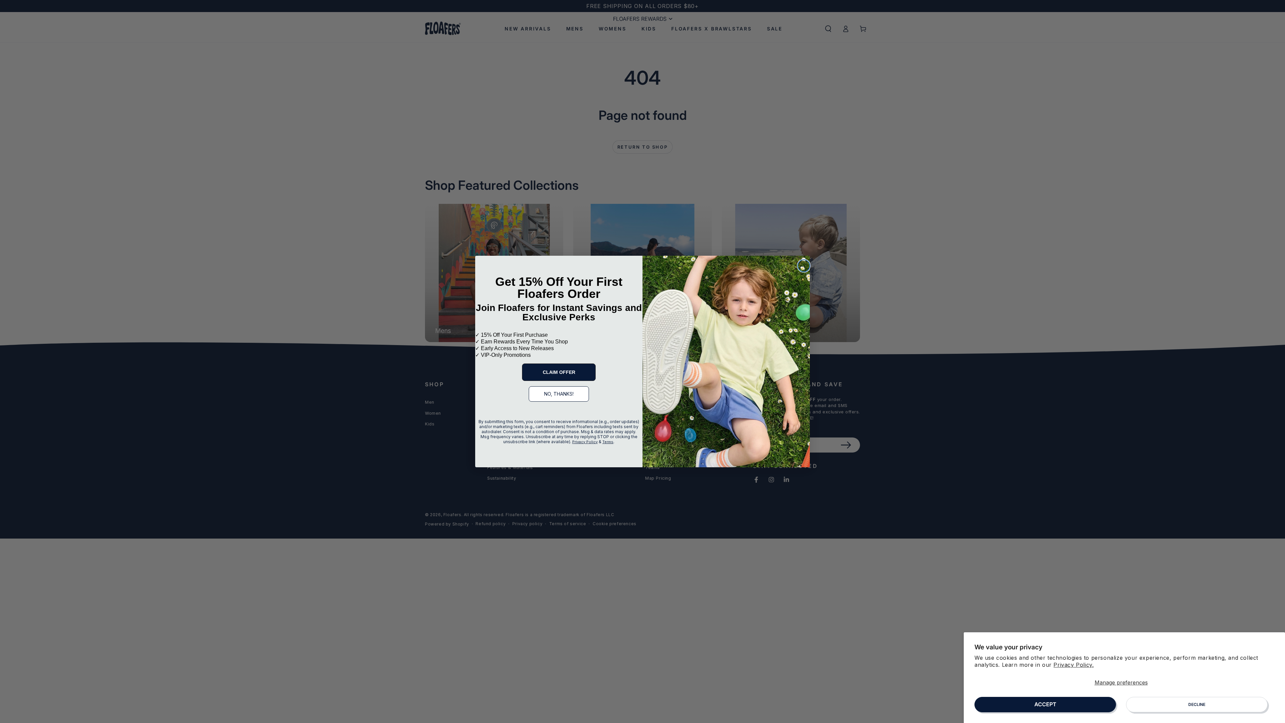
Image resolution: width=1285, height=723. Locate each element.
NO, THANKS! (559, 394)
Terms (607, 441)
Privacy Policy (585, 441)
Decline (1196, 704)
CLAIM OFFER (559, 372)
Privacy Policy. (1073, 664)
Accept (1045, 704)
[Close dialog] (804, 266)
